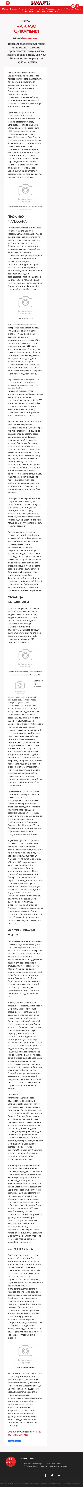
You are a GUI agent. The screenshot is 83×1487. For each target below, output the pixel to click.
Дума (56, 11)
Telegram (18, 1441)
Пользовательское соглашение (35, 1466)
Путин (43, 11)
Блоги (60, 9)
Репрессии (32, 9)
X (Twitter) (11, 1441)
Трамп (37, 11)
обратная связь (27, 1459)
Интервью (23, 9)
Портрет (41, 9)
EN (73, 6)
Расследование (51, 9)
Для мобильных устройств (60, 1466)
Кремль (50, 11)
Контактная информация (33, 1464)
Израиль (77, 9)
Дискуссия (13, 9)
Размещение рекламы (53, 1464)
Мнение (5, 9)
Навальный (29, 11)
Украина (69, 9)
